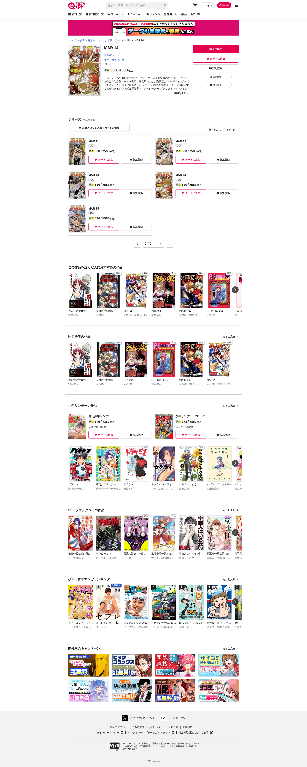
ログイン (207, 5)
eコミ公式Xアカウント (139, 719)
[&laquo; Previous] (137, 244)
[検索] (165, 5)
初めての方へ (117, 727)
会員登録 (224, 5)
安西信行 (109, 55)
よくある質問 (137, 727)
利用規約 (188, 727)
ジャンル (155, 14)
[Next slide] (235, 289)
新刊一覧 (77, 14)
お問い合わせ (156, 727)
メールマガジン (176, 718)
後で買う (217, 85)
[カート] (195, 5)
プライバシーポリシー (108, 732)
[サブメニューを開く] (236, 5)
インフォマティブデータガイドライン (149, 732)
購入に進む (215, 49)
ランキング (117, 14)
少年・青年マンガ (114, 59)
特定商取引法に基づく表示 (196, 732)
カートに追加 (217, 58)
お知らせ (173, 727)
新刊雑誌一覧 (96, 14)
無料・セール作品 (177, 14)
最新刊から (232, 130)
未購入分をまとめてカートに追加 (100, 127)
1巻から (216, 130)
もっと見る (229, 336)
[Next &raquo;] (170, 244)
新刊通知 (217, 77)
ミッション (136, 14)
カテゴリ (195, 14)
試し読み (217, 68)
